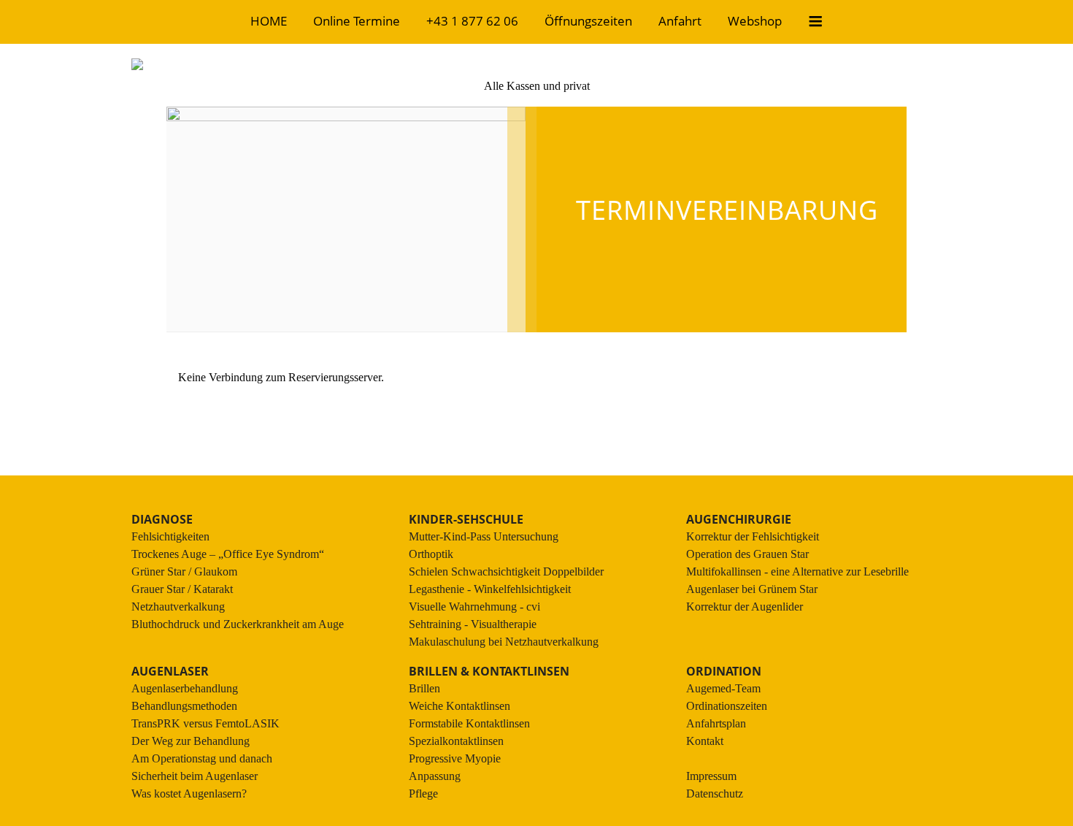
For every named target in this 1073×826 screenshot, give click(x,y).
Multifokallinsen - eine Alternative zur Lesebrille (797, 571)
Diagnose (162, 519)
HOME (268, 20)
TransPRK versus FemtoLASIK (205, 723)
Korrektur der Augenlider (744, 606)
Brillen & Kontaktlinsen (489, 671)
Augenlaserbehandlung (184, 688)
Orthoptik (431, 554)
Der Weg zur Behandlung (190, 741)
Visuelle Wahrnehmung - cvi (474, 606)
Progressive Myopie (455, 758)
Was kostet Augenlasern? (189, 793)
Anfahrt (679, 20)
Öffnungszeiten (588, 20)
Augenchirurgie (738, 519)
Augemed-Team (723, 688)
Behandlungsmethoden (184, 706)
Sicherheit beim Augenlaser (194, 776)
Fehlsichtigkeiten (170, 536)
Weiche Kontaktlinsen (459, 706)
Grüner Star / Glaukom (184, 571)
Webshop (755, 20)
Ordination (723, 671)
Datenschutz (714, 793)
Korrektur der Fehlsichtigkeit (752, 536)
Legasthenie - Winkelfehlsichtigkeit (490, 589)
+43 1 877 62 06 (472, 20)
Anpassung (435, 776)
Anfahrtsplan (716, 723)
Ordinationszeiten (726, 706)
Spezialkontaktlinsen (456, 741)
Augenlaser (170, 671)
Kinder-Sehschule (466, 519)
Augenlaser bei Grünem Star (752, 589)
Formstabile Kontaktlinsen (469, 723)
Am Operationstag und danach (201, 758)
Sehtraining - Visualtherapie (472, 624)
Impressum (711, 776)
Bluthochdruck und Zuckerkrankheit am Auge (237, 624)
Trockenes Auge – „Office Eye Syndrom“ (227, 554)
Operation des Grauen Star (747, 554)
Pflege (423, 793)
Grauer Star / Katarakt (182, 589)
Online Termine (356, 20)
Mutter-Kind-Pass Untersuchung (483, 536)
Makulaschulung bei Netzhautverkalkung (504, 641)
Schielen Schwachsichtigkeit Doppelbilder (506, 571)
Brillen (424, 688)
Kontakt (704, 741)
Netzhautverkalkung (178, 606)
